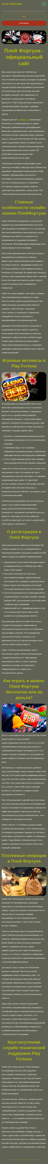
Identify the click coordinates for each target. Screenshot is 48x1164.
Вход (24, 17)
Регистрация (24, 23)
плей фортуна (23, 120)
